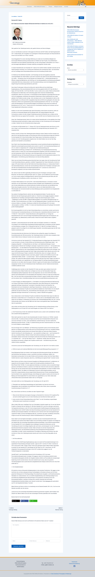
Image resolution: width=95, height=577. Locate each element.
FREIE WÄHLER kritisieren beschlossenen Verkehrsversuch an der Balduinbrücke (75, 31)
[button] (46, 6)
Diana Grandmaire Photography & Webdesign (61, 573)
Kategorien (69, 82)
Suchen (68, 15)
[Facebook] (74, 566)
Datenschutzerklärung (74, 563)
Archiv (68, 68)
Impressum (74, 561)
